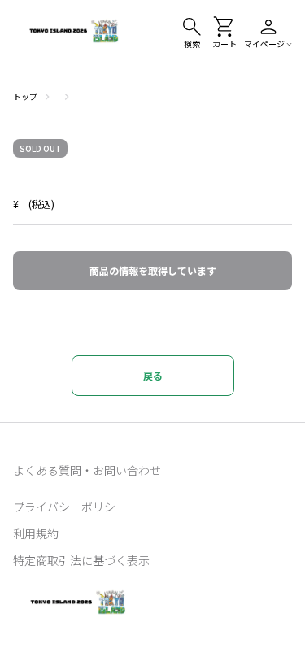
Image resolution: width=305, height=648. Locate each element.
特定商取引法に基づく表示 (81, 560)
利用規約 (36, 533)
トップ (25, 96)
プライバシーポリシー (70, 506)
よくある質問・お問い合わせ (87, 470)
